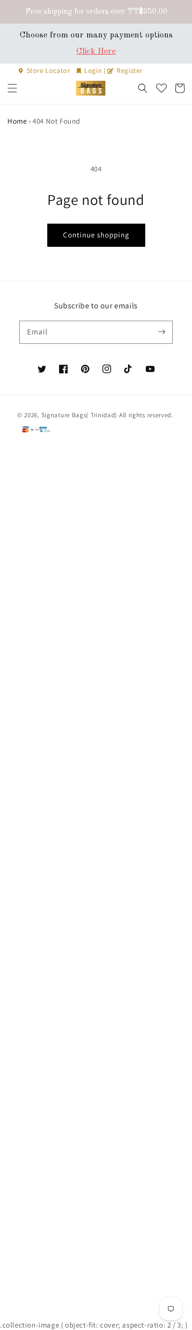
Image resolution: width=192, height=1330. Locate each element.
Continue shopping (96, 234)
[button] (12, 88)
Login (93, 70)
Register (129, 70)
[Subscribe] (161, 332)
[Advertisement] (96, 884)
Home (17, 121)
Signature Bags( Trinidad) (80, 415)
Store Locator (48, 70)
